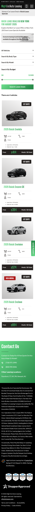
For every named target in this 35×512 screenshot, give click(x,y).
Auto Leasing (11, 6)
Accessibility (21, 503)
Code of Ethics (16, 505)
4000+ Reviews (20, 1)
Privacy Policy (5, 505)
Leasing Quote (33, 248)
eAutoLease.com (7, 499)
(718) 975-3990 (26, 6)
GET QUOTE (26, 104)
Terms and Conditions (8, 503)
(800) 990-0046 (11, 367)
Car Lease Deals (13, 11)
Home (4, 11)
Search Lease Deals (17, 87)
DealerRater (29, 460)
